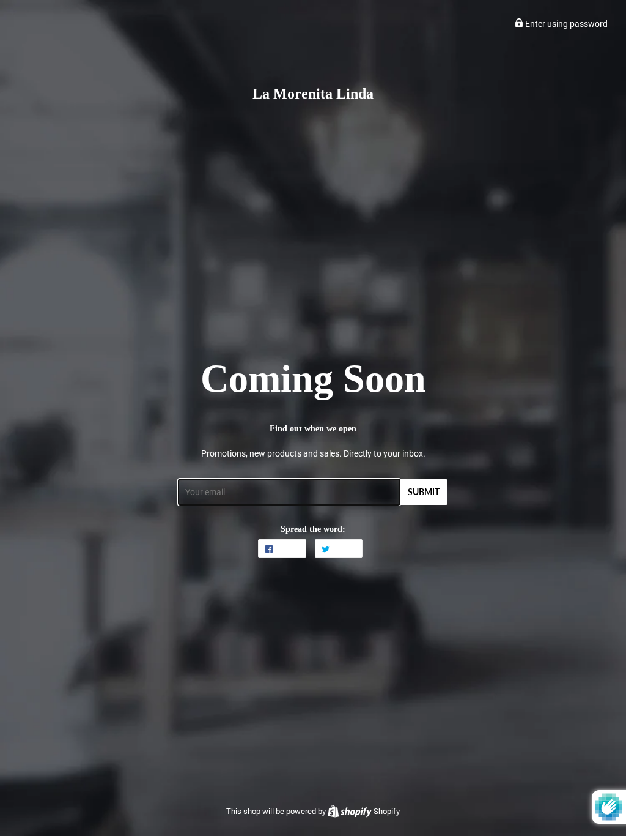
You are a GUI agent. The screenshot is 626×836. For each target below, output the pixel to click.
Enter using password (565, 24)
